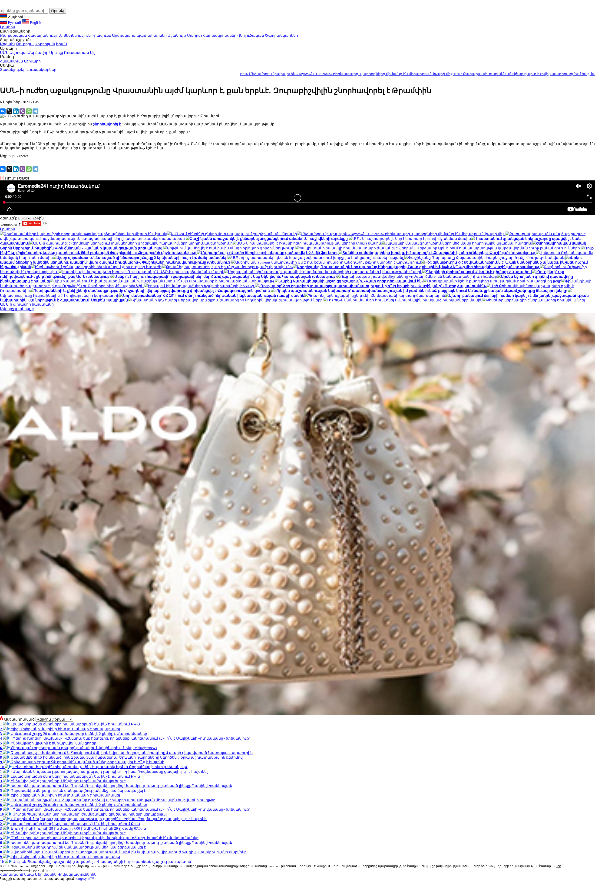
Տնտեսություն (77, 35)
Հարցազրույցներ (219, 35)
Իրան (61, 44)
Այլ (92, 53)
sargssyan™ (85, 879)
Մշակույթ (177, 35)
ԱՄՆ (4, 53)
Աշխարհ (32, 61)
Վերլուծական (250, 35)
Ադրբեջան (45, 44)
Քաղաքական (13, 35)
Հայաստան (11, 61)
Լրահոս (7, 27)
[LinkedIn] (16, 111)
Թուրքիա (25, 44)
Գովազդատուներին (76, 874)
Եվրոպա (18, 53)
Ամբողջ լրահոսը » (17, 309)
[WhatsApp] (29, 111)
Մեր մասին (45, 874)
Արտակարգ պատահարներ (139, 35)
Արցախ (7, 44)
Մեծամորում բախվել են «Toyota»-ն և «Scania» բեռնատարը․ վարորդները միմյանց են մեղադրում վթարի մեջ (223, 74)
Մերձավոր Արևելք (45, 53)
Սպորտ (194, 35)
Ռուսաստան (76, 53)
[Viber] (22, 111)
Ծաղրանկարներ (281, 35)
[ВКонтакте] (3, 111)
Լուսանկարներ (41, 70)
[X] (9, 111)
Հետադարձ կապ (17, 874)
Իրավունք (101, 35)
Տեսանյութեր (13, 70)
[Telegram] (35, 111)
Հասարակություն (45, 35)
